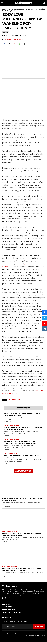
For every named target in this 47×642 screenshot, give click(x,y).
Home (4, 9)
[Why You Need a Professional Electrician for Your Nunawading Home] (23, 519)
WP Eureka (41, 636)
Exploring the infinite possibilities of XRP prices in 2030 (21, 456)
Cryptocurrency (10, 453)
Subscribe (39, 626)
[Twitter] (9, 44)
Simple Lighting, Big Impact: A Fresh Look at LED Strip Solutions (22, 414)
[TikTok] (9, 598)
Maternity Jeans (14, 399)
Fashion (11, 9)
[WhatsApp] (19, 44)
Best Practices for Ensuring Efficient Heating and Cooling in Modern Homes (20, 442)
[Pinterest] (14, 44)
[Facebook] (4, 44)
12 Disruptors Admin (14, 39)
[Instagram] (6, 598)
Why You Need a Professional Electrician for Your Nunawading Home (23, 428)
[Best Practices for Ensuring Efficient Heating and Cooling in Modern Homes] (23, 554)
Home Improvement (11, 412)
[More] (24, 44)
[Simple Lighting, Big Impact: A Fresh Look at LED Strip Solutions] (23, 484)
